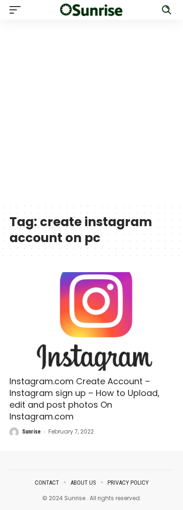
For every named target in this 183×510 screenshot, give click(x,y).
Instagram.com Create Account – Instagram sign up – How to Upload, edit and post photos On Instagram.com (84, 399)
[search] (167, 10)
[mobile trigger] (17, 10)
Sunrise (31, 431)
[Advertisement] (91, 111)
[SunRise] (91, 9)
